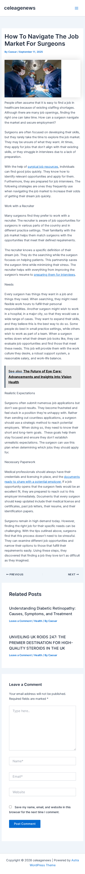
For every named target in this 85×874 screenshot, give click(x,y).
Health (38, 620)
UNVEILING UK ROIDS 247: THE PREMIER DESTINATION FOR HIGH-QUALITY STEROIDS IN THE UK (41, 642)
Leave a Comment (20, 620)
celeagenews (19, 8)
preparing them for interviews (54, 275)
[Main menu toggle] (76, 8)
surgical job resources (43, 166)
